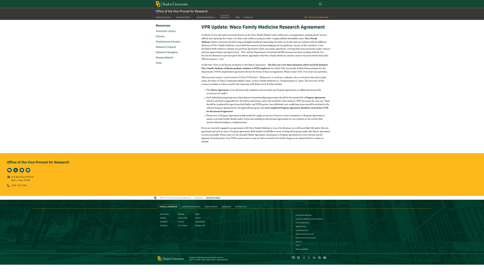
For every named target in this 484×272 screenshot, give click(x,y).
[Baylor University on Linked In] (313, 259)
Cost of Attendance (302, 222)
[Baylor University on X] (308, 259)
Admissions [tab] (226, 206)
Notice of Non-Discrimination (306, 237)
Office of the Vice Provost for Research (182, 11)
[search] (321, 4)
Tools (159, 62)
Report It (299, 241)
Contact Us (248, 17)
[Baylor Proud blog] (292, 259)
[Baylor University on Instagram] (303, 259)
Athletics (163, 218)
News (197, 214)
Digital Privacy (301, 226)
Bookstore (163, 225)
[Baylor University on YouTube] (324, 259)
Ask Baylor (164, 221)
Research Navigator (167, 52)
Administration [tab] (211, 206)
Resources (225, 17)
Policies (160, 36)
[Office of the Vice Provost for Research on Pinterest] (21, 170)
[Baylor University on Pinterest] (319, 259)
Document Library (166, 31)
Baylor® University (204, 257)
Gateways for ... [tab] (241, 206)
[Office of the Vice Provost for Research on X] (15, 170)
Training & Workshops (205, 17)
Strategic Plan (200, 225)
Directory (181, 221)
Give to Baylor (182, 225)
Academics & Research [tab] (191, 206)
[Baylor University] (171, 4)
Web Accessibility (302, 249)
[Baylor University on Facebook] (298, 259)
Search (197, 218)
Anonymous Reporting (303, 215)
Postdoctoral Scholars (168, 41)
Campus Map (182, 218)
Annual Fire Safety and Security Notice (309, 219)
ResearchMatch (164, 57)
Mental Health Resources (304, 234)
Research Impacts (166, 46)
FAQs (238, 17)
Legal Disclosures (302, 230)
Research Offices (183, 17)
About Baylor (164, 214)
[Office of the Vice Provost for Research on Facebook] (9, 170)
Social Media (200, 221)
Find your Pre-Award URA (318, 17)
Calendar (181, 214)
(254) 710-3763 (19, 185)
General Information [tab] (168, 206)
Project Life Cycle (163, 17)
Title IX (298, 245)
